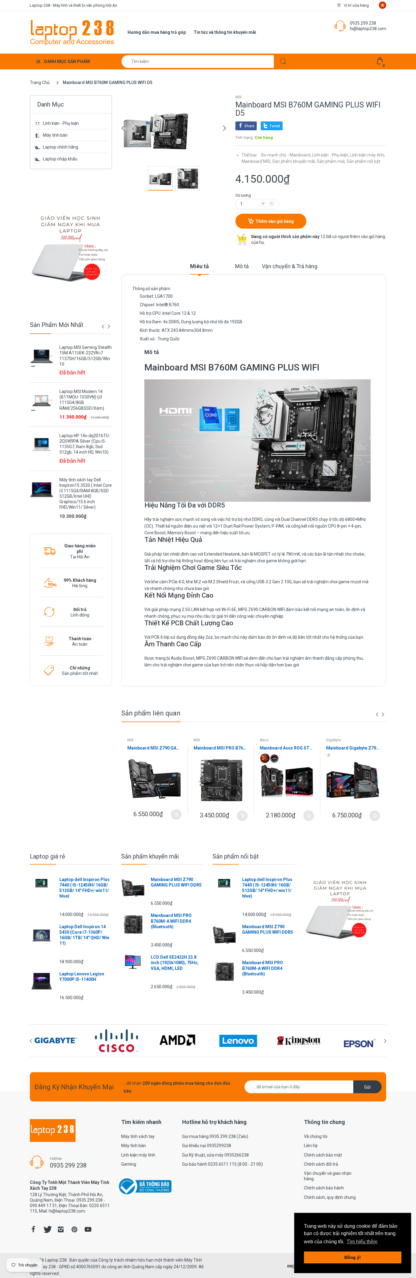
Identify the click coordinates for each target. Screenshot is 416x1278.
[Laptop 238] (72, 32)
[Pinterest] (74, 1229)
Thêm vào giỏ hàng (275, 221)
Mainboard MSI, (256, 161)
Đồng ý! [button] (352, 1257)
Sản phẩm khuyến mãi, (294, 161)
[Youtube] (88, 1229)
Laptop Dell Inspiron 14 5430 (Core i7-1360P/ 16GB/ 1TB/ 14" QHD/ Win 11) (84, 935)
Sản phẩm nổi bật (363, 161)
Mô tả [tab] (242, 266)
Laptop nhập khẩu (60, 158)
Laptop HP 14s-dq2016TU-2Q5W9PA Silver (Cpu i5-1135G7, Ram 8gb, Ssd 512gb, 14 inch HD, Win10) (84, 444)
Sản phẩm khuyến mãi (150, 856)
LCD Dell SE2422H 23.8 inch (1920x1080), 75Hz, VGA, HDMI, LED (175, 963)
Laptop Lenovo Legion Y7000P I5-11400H (81, 976)
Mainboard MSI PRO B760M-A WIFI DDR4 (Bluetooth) (221, 748)
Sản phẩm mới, (331, 161)
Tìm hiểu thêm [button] (362, 1241)
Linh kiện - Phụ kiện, (330, 155)
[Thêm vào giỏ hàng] (176, 814)
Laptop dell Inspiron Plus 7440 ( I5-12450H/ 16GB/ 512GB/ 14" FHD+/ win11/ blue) (84, 888)
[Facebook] (33, 1229)
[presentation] (103, 326)
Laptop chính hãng (60, 147)
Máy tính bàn (55, 135)
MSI (238, 97)
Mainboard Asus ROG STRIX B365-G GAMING (287, 748)
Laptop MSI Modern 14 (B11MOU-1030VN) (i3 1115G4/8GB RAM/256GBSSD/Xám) (81, 400)
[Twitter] (47, 1229)
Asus (264, 740)
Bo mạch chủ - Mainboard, (286, 155)
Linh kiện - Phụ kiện (61, 123)
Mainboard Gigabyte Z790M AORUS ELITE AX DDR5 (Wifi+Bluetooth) (353, 748)
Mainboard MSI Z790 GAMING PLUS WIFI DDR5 (154, 748)
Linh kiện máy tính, (367, 155)
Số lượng (243, 195)
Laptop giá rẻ (47, 856)
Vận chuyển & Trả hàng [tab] (289, 266)
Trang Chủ (40, 82)
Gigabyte (333, 740)
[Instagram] (60, 1229)
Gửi (367, 1087)
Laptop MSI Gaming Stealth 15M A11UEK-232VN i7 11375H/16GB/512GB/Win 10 (85, 356)
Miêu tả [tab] (199, 266)
